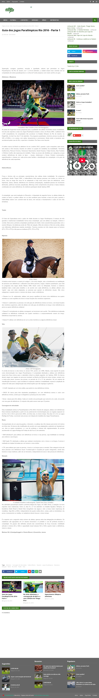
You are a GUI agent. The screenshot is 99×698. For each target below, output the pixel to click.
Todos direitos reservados (41, 695)
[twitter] (93, 1)
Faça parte (15, 1)
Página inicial (5, 26)
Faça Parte (88, 695)
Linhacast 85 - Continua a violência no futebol (81, 39)
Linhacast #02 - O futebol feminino (78, 30)
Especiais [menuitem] (35, 20)
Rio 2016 (14, 567)
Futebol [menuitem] (13, 20)
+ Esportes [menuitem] (24, 20)
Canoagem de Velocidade (19, 565)
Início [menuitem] (5, 20)
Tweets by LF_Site (73, 66)
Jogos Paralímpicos (48, 565)
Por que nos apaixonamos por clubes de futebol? (53, 667)
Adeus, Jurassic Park (82, 94)
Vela (11, 26)
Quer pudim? (80, 86)
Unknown (5, 34)
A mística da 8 (15, 685)
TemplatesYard (9, 695)
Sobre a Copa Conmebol (84, 102)
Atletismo (8, 565)
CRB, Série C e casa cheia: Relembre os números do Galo (86, 683)
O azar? (78, 110)
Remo (9, 567)
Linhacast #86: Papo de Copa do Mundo (80, 35)
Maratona (57, 565)
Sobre (8, 1)
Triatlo (20, 567)
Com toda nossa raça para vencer (84, 119)
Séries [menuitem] (44, 20)
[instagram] (96, 1)
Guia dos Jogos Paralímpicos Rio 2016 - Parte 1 (10, 596)
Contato (22, 1)
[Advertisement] (33, 52)
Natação (4, 567)
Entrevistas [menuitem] (54, 20)
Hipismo (39, 565)
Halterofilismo (32, 565)
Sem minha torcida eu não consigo (52, 675)
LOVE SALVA (14, 668)
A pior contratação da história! (21, 677)
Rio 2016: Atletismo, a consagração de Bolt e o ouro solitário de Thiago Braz (31, 597)
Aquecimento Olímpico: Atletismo (53, 595)
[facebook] (90, 1)
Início (3, 1)
